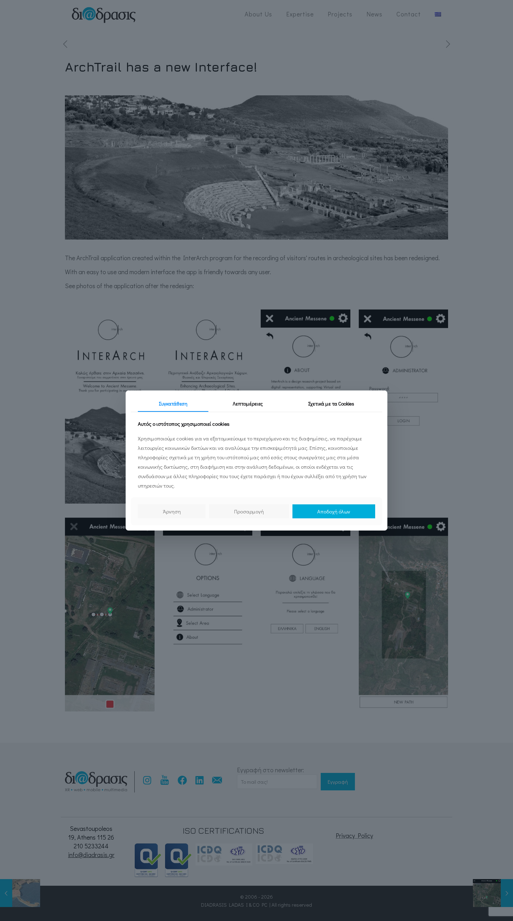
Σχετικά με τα (331, 403)
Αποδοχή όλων (333, 511)
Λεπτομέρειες (248, 403)
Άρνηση (172, 511)
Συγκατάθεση (173, 403)
